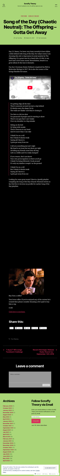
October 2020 (7, 447)
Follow (36, 421)
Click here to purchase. (17, 312)
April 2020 (6, 460)
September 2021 (8, 428)
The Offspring (14, 339)
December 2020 (8, 443)
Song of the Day (33, 16)
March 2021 (6, 436)
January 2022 (7, 421)
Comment (46, 385)
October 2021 (7, 425)
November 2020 (8, 445)
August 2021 (7, 430)
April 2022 (6, 419)
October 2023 (7, 408)
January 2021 (7, 441)
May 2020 (6, 458)
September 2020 (8, 449)
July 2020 (6, 454)
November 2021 (8, 423)
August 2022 (7, 414)
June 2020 (6, 456)
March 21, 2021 (30, 38)
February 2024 (7, 406)
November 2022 (8, 412)
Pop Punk (24, 16)
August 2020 (7, 452)
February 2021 (7, 439)
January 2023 (7, 410)
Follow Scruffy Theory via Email (42, 402)
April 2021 (6, 434)
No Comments (42, 38)
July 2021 (6, 432)
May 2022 (6, 417)
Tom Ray (19, 38)
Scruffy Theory (30, 4)
